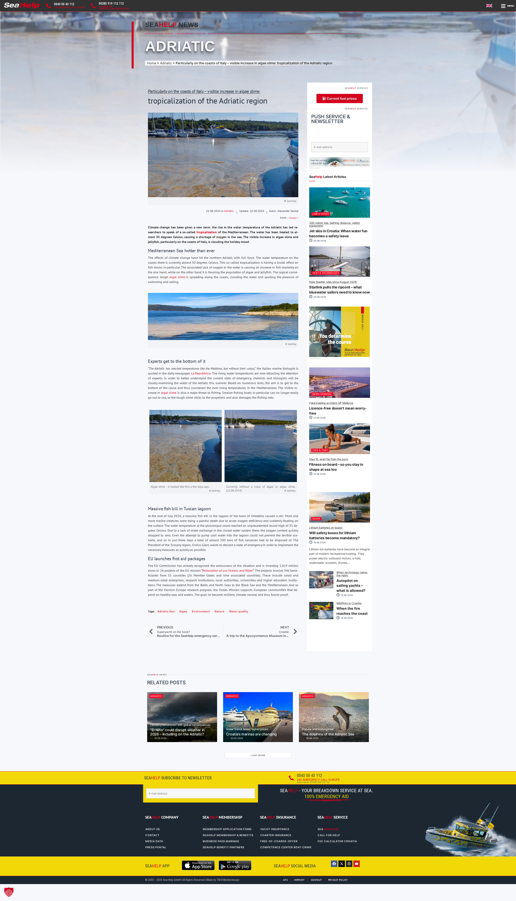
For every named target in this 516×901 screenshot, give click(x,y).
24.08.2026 (319, 296)
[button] (9, 892)
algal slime (177, 277)
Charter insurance (275, 835)
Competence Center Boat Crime (286, 847)
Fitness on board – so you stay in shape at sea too (336, 465)
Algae (169, 33)
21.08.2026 (319, 417)
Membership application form (227, 829)
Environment (184, 33)
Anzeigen (293, 218)
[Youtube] (356, 864)
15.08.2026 (346, 595)
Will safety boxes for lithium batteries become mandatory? (334, 533)
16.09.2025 (312, 738)
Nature (201, 33)
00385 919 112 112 (111, 3)
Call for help (329, 835)
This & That (320, 450)
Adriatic (180, 46)
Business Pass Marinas (221, 841)
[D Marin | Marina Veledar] (339, 165)
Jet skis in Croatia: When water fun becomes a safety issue (338, 230)
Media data (154, 841)
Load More (258, 755)
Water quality (218, 33)
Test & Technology (325, 273)
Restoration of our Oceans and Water (227, 570)
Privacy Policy (338, 880)
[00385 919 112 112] (93, 6)
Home (151, 63)
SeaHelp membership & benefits (228, 835)
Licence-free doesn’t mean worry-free (337, 408)
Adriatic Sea (154, 33)
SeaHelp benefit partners (223, 847)
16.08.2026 (319, 542)
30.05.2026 (236, 738)
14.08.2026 (346, 618)
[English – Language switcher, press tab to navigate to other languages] (489, 5)
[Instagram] (349, 864)
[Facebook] (334, 864)
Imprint (299, 880)
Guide (316, 518)
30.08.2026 (319, 240)
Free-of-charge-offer (279, 841)
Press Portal (155, 847)
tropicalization (207, 232)
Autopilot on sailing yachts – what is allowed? (351, 581)
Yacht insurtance (274, 829)
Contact (152, 835)
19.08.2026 (319, 474)
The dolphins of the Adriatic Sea (328, 732)
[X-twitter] (341, 864)
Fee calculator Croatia (337, 841)
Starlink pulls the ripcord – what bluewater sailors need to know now (339, 287)
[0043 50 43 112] (48, 6)
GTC (285, 880)
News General (322, 394)
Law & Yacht (320, 214)
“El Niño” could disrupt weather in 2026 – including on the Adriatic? (180, 730)
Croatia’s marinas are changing (251, 732)
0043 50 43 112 (64, 4)
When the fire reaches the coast (352, 609)
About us (152, 829)
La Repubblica (201, 373)
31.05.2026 (160, 738)
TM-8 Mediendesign (228, 880)
